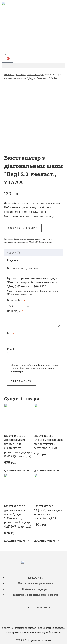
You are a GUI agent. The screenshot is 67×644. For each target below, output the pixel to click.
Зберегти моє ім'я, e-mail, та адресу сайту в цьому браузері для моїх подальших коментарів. (34, 368)
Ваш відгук (15, 311)
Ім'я (10, 333)
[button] (33, 65)
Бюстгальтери (46, 242)
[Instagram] (6, 40)
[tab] (33, 252)
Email (11, 349)
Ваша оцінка (16, 300)
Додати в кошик (23, 228)
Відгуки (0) (13, 252)
